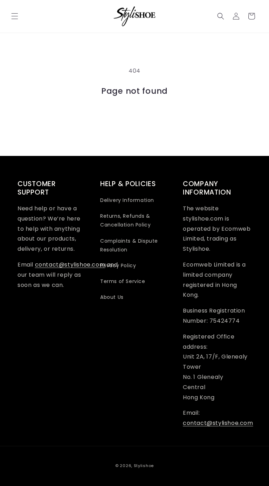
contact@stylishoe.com (70, 265)
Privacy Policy (118, 265)
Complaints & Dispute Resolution (129, 245)
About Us (112, 297)
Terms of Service (122, 281)
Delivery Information (127, 200)
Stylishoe (144, 465)
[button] (14, 16)
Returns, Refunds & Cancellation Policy (125, 220)
